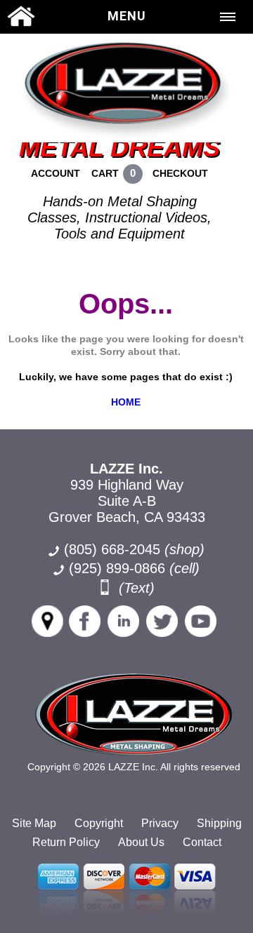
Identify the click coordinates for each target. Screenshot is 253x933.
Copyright (98, 823)
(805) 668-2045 (134, 549)
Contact (202, 842)
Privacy (160, 823)
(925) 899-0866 (117, 568)
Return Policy (66, 842)
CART (105, 173)
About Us (141, 842)
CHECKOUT (180, 173)
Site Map (34, 823)
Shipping (219, 823)
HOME (126, 402)
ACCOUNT (55, 173)
